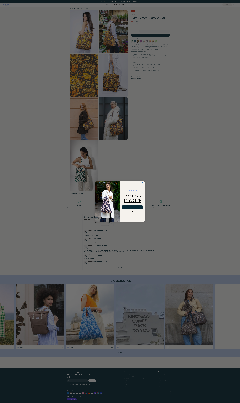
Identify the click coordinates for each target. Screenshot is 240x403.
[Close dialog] (143, 183)
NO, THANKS (132, 211)
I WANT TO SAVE (132, 207)
